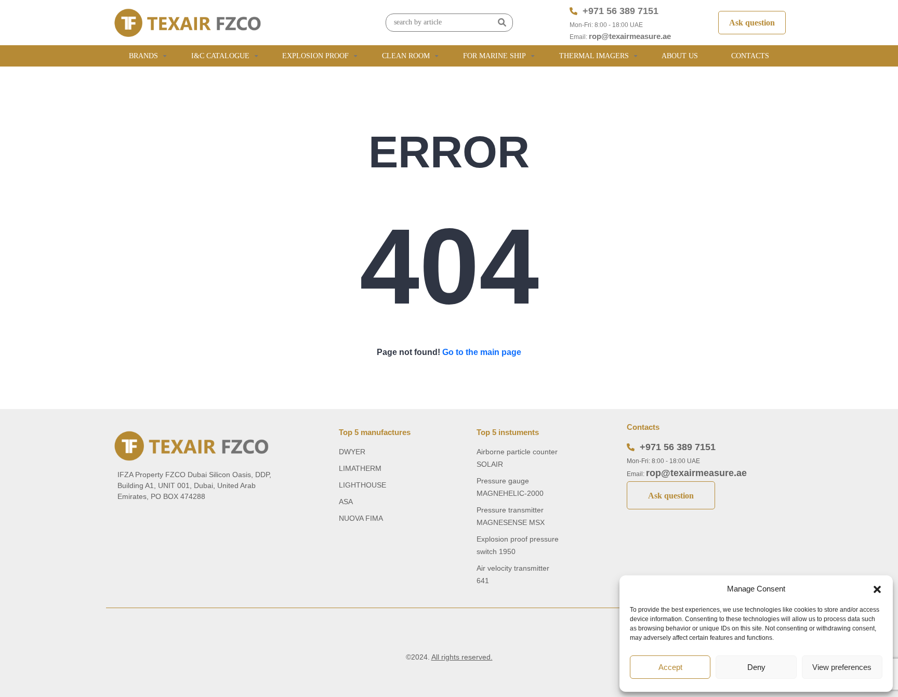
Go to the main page (481, 352)
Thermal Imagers (594, 56)
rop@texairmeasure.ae (630, 36)
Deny (756, 667)
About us (680, 56)
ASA (346, 501)
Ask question (752, 22)
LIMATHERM (360, 468)
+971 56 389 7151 (620, 11)
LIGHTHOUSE (362, 485)
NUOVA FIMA (361, 518)
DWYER (352, 452)
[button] (877, 589)
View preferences (841, 667)
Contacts (750, 56)
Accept (670, 667)
